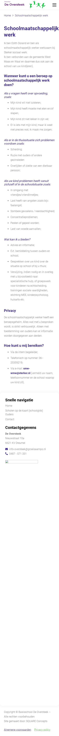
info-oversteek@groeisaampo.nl (27, 449)
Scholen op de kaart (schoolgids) (24, 410)
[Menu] (54, 5)
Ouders (9, 414)
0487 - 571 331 (18, 453)
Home (8, 405)
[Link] (24, 5)
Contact (9, 419)
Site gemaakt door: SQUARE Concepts (25, 721)
